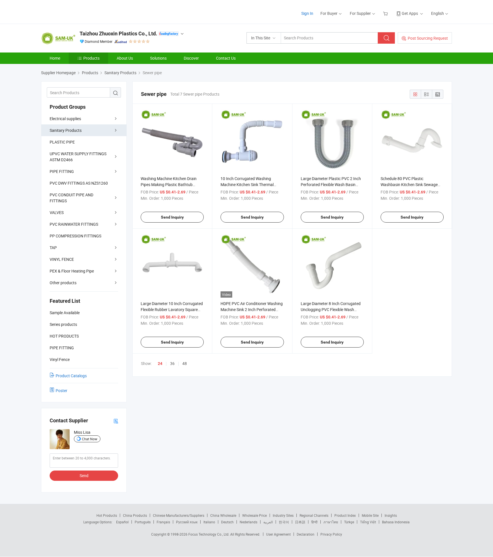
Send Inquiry (172, 217)
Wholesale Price (254, 515)
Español (122, 522)
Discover (191, 58)
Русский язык (186, 522)
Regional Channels (314, 515)
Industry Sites (283, 515)
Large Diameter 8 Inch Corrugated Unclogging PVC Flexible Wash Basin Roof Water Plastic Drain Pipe (332, 309)
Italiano (209, 522)
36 (172, 363)
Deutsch (227, 522)
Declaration (305, 534)
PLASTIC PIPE (62, 142)
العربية (268, 522)
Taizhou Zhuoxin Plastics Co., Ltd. (118, 34)
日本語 (300, 522)
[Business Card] (116, 421)
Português (143, 522)
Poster (61, 390)
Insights (391, 515)
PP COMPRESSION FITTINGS (75, 236)
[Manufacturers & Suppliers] (77, 11)
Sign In (307, 13)
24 (160, 363)
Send (84, 475)
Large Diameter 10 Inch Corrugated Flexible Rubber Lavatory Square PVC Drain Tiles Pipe (172, 309)
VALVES (57, 212)
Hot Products (106, 515)
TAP (53, 247)
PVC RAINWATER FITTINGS (74, 224)
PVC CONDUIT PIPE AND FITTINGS (71, 197)
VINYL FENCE (62, 259)
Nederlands (248, 522)
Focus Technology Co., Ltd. (209, 534)
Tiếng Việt (368, 522)
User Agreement (278, 534)
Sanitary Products (66, 130)
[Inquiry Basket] (386, 13)
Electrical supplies (65, 118)
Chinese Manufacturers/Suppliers (178, 515)
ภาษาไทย (331, 522)
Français (163, 522)
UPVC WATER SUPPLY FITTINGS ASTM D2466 (78, 156)
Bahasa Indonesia (396, 522)
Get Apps (410, 13)
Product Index (345, 515)
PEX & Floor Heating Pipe (72, 271)
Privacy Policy (331, 534)
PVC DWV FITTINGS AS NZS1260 (79, 183)
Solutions (158, 58)
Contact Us (226, 58)
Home (55, 58)
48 (184, 363)
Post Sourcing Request (428, 38)
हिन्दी (314, 522)
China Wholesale (223, 515)
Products (91, 58)
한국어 (284, 522)
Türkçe (349, 522)
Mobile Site (370, 515)
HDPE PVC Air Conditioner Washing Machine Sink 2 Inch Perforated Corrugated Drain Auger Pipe (252, 309)
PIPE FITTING (62, 171)
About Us (125, 58)
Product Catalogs (71, 375)
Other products (63, 282)
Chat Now (89, 439)
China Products (135, 515)
